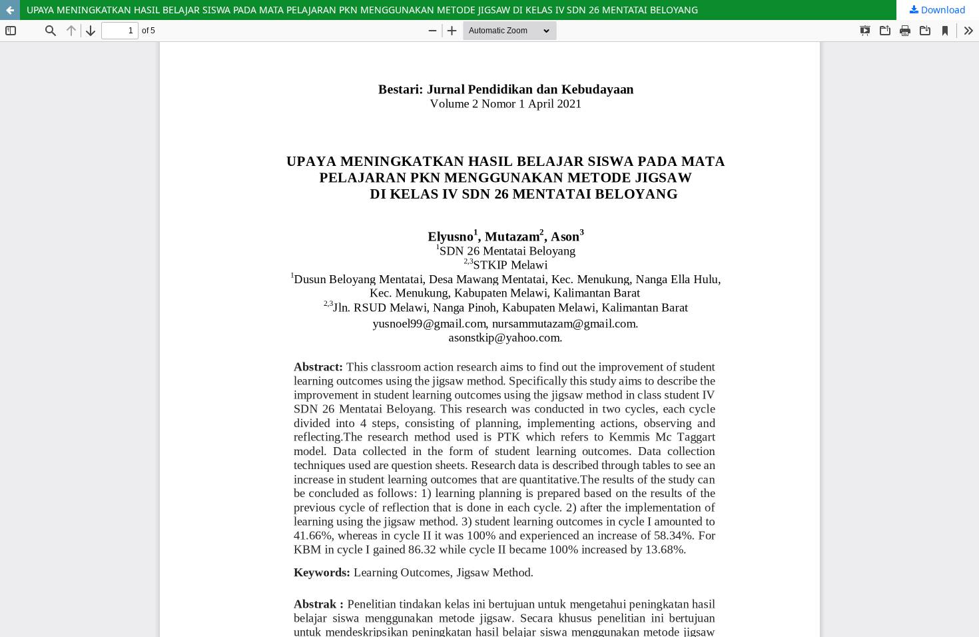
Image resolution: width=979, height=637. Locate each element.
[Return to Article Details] (10, 10)
